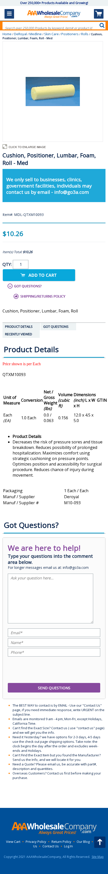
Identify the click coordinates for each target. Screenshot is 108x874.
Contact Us (50, 846)
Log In (68, 846)
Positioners (70, 34)
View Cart (13, 841)
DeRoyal (20, 34)
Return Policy (61, 841)
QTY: (8, 264)
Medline (35, 34)
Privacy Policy (36, 841)
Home (7, 34)
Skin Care (51, 34)
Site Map (98, 857)
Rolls (84, 34)
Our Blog (83, 841)
